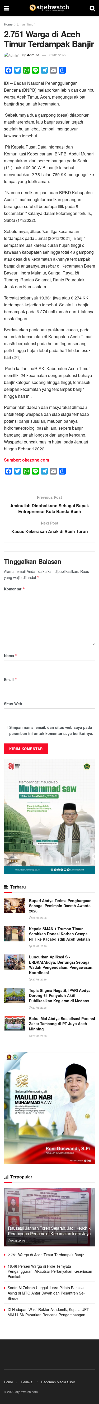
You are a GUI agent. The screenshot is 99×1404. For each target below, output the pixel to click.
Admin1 (33, 54)
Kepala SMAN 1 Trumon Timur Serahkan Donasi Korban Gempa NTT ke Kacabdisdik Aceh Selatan (59, 934)
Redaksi (27, 1381)
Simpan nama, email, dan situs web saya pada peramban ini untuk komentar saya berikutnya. (51, 730)
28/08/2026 (39, 918)
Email (10, 679)
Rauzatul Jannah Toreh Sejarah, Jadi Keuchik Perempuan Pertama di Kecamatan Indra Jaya (49, 1231)
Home (8, 24)
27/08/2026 (39, 979)
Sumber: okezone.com (26, 460)
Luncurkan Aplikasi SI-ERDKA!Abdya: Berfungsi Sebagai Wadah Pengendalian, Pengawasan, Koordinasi (61, 964)
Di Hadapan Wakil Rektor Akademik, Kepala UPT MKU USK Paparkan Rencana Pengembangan (48, 1312)
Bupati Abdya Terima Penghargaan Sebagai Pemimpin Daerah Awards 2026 (60, 906)
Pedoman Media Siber (58, 1381)
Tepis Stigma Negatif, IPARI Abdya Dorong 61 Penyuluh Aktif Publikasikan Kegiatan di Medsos (60, 995)
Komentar (14, 588)
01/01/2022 (57, 54)
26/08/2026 (18, 1241)
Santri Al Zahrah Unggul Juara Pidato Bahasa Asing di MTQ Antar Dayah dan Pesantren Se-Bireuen (46, 1293)
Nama (11, 655)
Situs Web (13, 703)
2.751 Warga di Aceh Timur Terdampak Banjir (46, 1254)
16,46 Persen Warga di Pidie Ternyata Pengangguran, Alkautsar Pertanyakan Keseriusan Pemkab (50, 1271)
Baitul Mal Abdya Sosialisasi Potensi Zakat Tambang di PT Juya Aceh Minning (62, 1023)
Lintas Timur (26, 24)
